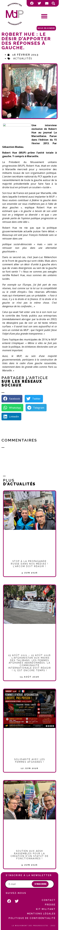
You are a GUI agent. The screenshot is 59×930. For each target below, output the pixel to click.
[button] (53, 3)
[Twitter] (39, 3)
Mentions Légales (41, 913)
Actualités (22, 58)
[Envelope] (46, 3)
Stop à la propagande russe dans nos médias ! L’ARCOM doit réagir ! (29, 564)
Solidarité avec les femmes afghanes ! (29, 760)
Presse (50, 904)
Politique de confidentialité (32, 918)
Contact (49, 900)
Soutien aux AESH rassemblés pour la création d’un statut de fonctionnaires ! (30, 855)
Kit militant (46, 909)
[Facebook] (32, 3)
